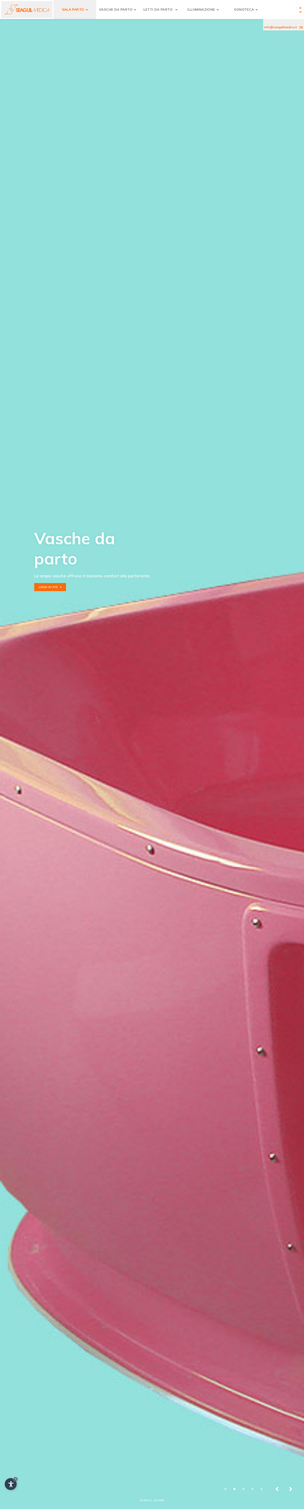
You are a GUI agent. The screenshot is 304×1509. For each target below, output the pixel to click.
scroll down (152, 1500)
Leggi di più (50, 587)
